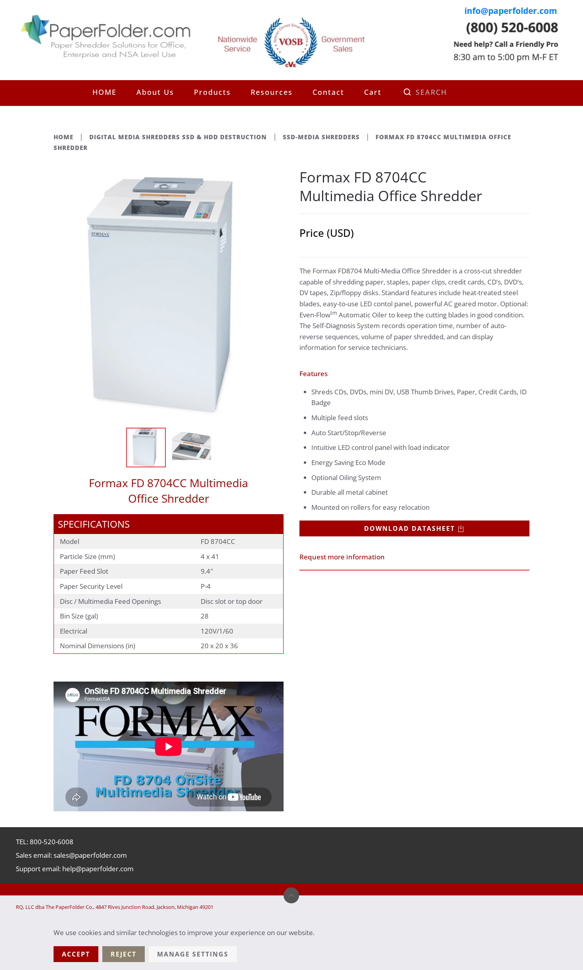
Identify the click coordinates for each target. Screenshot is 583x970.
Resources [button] (272, 92)
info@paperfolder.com (510, 10)
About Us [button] (155, 92)
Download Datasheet (409, 528)
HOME (104, 92)
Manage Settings (192, 954)
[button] (291, 895)
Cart (373, 92)
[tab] (146, 447)
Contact (328, 92)
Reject (123, 954)
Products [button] (212, 92)
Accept (76, 954)
